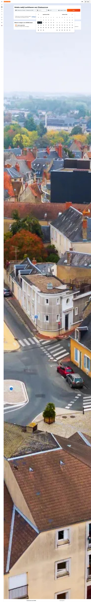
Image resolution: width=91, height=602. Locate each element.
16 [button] (43, 25)
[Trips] (1, 23)
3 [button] (69, 20)
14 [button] (38, 25)
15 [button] (64, 25)
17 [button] (69, 25)
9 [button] (43, 22)
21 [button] (38, 27)
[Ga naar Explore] (1, 17)
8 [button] (64, 22)
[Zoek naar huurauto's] (1, 9)
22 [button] (40, 27)
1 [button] (64, 20)
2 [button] (43, 20)
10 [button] (69, 22)
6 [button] (53, 20)
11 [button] (48, 22)
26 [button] (51, 27)
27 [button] (53, 27)
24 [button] (69, 27)
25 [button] (48, 27)
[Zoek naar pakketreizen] (1, 11)
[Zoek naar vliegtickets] (1, 5)
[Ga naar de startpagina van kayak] (7, 1)
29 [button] (40, 30)
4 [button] (48, 20)
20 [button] (53, 25)
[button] (2, 1)
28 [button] (38, 30)
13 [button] (53, 22)
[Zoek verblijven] (1, 7)
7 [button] (38, 22)
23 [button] (43, 27)
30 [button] (43, 30)
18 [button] (48, 25)
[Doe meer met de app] (1, 14)
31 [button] (69, 30)
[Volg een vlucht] (1, 20)
